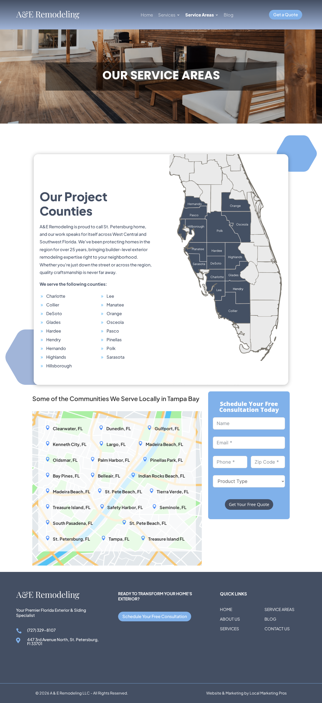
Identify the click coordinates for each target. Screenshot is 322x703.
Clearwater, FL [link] (68, 428)
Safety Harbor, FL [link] (125, 507)
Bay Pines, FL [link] (66, 475)
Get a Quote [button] (285, 14)
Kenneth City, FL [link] (70, 444)
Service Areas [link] (199, 15)
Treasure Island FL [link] (166, 539)
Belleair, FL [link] (109, 475)
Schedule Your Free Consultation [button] (154, 616)
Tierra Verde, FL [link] (173, 491)
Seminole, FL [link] (173, 507)
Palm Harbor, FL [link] (114, 460)
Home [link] (147, 15)
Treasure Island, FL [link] (72, 507)
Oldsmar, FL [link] (65, 460)
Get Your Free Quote (249, 504)
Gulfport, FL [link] (167, 428)
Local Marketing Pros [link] (268, 693)
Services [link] (166, 15)
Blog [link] (228, 15)
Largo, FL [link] (116, 444)
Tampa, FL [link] (119, 539)
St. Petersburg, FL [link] (71, 539)
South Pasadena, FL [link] (73, 523)
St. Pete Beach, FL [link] (123, 491)
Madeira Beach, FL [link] (164, 444)
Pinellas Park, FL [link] (166, 460)
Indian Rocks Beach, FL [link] (161, 475)
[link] (47, 18)
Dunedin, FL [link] (118, 428)
